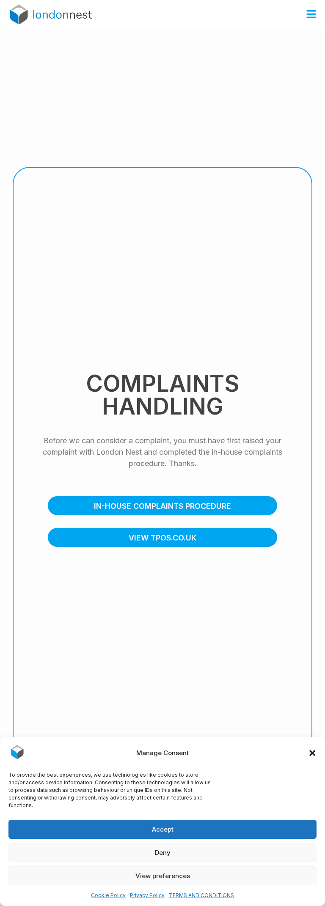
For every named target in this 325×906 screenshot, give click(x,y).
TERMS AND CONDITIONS (201, 895)
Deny (163, 853)
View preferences (162, 876)
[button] (312, 753)
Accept (163, 829)
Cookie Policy (108, 895)
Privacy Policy (147, 895)
